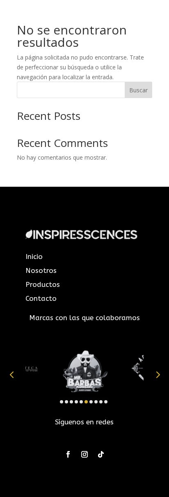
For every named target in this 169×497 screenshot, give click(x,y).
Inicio (34, 256)
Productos (42, 284)
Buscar (138, 90)
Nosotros (41, 270)
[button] (11, 375)
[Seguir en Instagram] (84, 454)
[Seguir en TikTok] (100, 454)
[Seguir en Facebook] (68, 454)
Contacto (41, 298)
